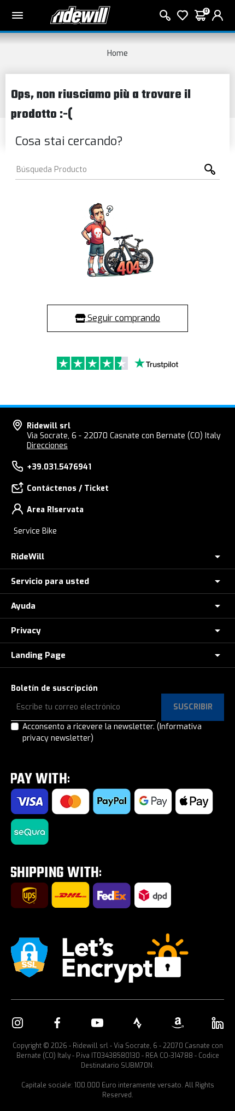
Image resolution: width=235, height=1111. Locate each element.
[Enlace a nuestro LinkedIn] (217, 1022)
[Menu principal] (17, 15)
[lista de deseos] (182, 15)
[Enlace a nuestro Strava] (137, 1022)
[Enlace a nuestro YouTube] (97, 1022)
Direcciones (47, 445)
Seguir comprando (122, 318)
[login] (217, 15)
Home (117, 53)
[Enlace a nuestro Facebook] (57, 1022)
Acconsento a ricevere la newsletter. (112, 732)
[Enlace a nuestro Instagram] (17, 1022)
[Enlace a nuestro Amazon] (177, 1022)
